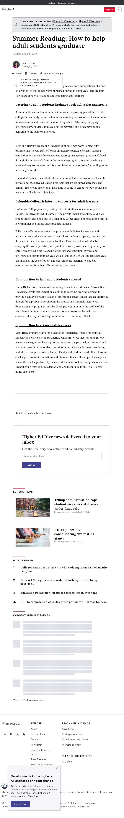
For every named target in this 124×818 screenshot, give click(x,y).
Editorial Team (38, 734)
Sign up (109, 9)
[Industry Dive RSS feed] (24, 734)
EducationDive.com (64, 21)
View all (17, 700)
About (34, 728)
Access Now (20, 804)
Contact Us (36, 739)
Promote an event (71, 744)
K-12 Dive (76, 28)
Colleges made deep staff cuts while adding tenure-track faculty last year (64, 569)
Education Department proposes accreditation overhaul (58, 592)
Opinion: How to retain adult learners (43, 325)
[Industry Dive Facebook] (11, 734)
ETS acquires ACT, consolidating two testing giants (74, 534)
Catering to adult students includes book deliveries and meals (61, 104)
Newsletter (36, 744)
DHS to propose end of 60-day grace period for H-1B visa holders (63, 602)
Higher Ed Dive (57, 28)
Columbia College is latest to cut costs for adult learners (57, 201)
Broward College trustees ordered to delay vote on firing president (59, 581)
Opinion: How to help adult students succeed (48, 279)
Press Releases (38, 759)
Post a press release (33, 700)
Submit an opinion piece (75, 739)
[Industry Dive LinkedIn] (5, 734)
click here (48, 192)
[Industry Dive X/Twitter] (17, 734)
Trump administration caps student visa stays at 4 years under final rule (76, 504)
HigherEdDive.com (89, 21)
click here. (89, 316)
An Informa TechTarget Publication (62, 3)
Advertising (68, 728)
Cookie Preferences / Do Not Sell (72, 806)
